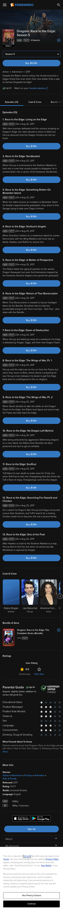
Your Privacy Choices (31, 895)
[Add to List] (58, 40)
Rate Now (39, 674)
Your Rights (46, 865)
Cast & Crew (35, 102)
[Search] (59, 5)
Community (24, 674)
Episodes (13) (11, 102)
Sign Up (32, 829)
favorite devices (37, 88)
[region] (31, 878)
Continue (31, 903)
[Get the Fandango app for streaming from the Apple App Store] (21, 818)
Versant (27, 856)
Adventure (16, 775)
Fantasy (28, 775)
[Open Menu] (4, 5)
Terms (6, 859)
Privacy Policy (52, 859)
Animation (39, 775)
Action (6, 775)
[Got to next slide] (60, 596)
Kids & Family (9, 778)
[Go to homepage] (22, 5)
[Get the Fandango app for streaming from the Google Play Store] (41, 818)
